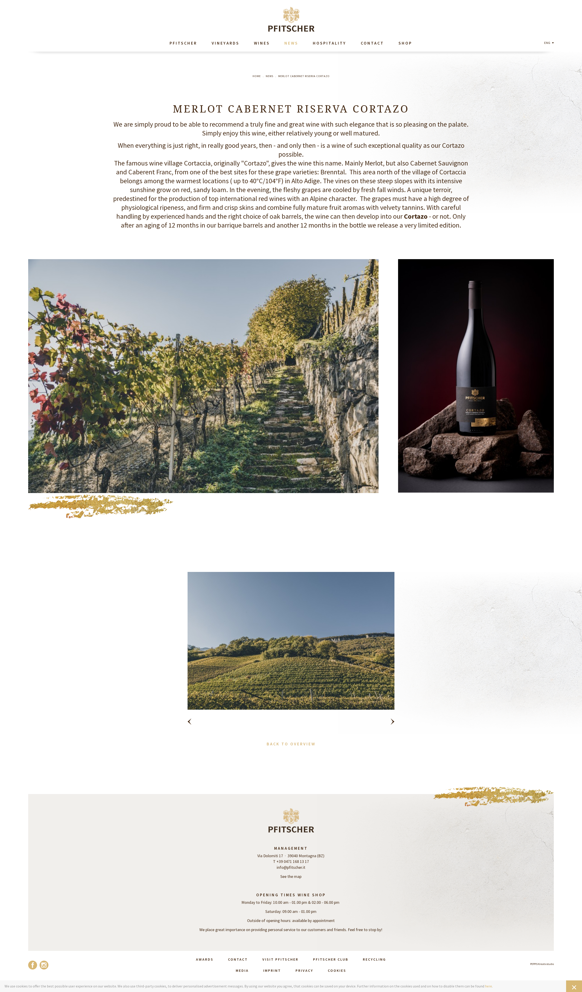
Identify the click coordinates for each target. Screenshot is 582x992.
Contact (372, 43)
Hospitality (329, 43)
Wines (262, 43)
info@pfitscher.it (291, 867)
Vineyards (225, 43)
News (291, 43)
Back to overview (291, 744)
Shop (405, 43)
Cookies (337, 970)
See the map (290, 876)
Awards (204, 959)
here (488, 986)
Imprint (272, 970)
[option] (291, 651)
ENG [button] (547, 43)
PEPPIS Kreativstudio (542, 964)
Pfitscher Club (330, 959)
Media (242, 970)
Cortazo (416, 216)
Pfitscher (183, 43)
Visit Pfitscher (280, 959)
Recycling (374, 959)
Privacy (304, 970)
